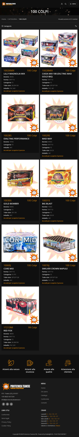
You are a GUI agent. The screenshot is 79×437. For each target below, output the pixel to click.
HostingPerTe (49, 434)
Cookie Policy (6, 426)
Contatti (44, 403)
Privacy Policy (6, 422)
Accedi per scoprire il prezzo (14, 91)
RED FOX (8, 330)
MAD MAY (47, 138)
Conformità (45, 399)
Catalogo (44, 395)
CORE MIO (9, 268)
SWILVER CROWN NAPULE (55, 268)
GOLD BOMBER (11, 203)
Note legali (5, 418)
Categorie (7, 26)
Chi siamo (44, 392)
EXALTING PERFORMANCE (16, 138)
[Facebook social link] (3, 404)
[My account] (62, 4)
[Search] (65, 4)
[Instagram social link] (7, 404)
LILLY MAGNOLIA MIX (14, 73)
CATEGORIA (12, 19)
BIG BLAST (47, 203)
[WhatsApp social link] (11, 404)
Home (4, 19)
